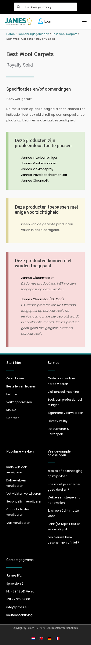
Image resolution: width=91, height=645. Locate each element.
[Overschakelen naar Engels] (41, 638)
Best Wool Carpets (64, 34)
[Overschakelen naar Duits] (50, 638)
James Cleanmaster (37, 277)
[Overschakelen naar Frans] (58, 638)
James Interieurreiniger (39, 157)
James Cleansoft (35, 180)
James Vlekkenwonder (39, 163)
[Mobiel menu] (83, 21)
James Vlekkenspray (37, 169)
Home (10, 34)
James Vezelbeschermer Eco (44, 174)
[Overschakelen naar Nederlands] (33, 638)
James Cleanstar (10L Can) (42, 299)
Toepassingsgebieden (33, 34)
